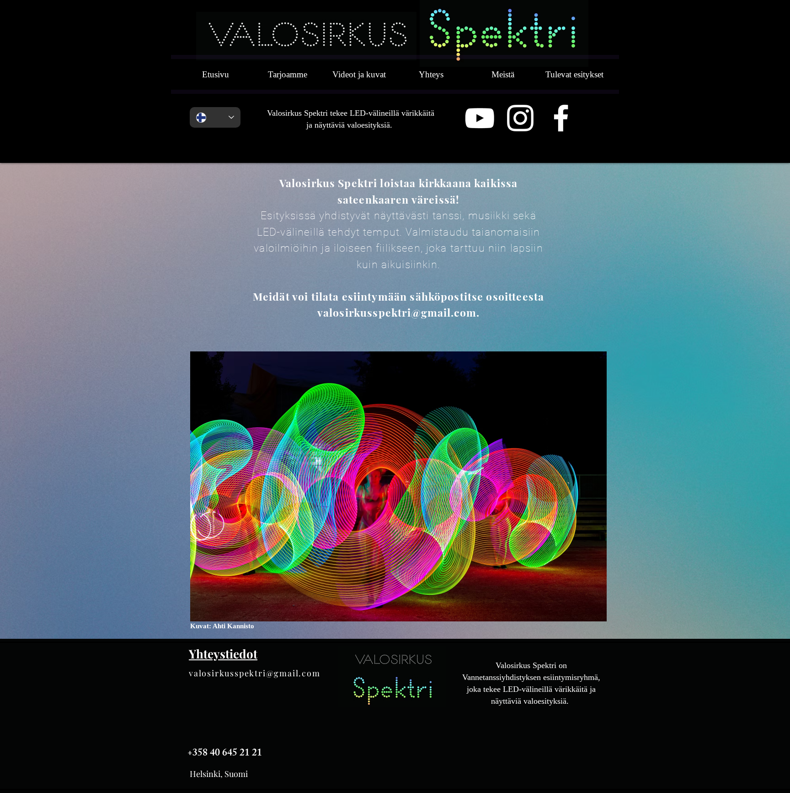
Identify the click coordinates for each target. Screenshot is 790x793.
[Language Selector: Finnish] (215, 117)
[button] (398, 486)
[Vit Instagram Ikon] (520, 118)
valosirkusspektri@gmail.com (254, 673)
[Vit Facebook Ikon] (561, 118)
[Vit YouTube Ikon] (479, 118)
